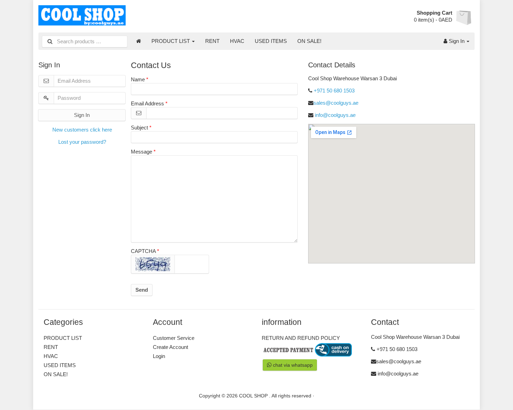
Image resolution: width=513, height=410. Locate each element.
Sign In (456, 41)
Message (141, 152)
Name (138, 79)
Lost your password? (82, 142)
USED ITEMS (271, 41)
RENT (212, 41)
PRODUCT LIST (171, 41)
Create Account (170, 347)
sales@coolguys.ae (335, 103)
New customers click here (82, 130)
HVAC (237, 41)
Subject (139, 128)
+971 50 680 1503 (334, 91)
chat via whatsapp (292, 365)
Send (141, 290)
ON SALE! (309, 41)
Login (159, 356)
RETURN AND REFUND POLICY (301, 338)
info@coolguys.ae (335, 115)
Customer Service (173, 338)
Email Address (147, 103)
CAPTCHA (143, 251)
